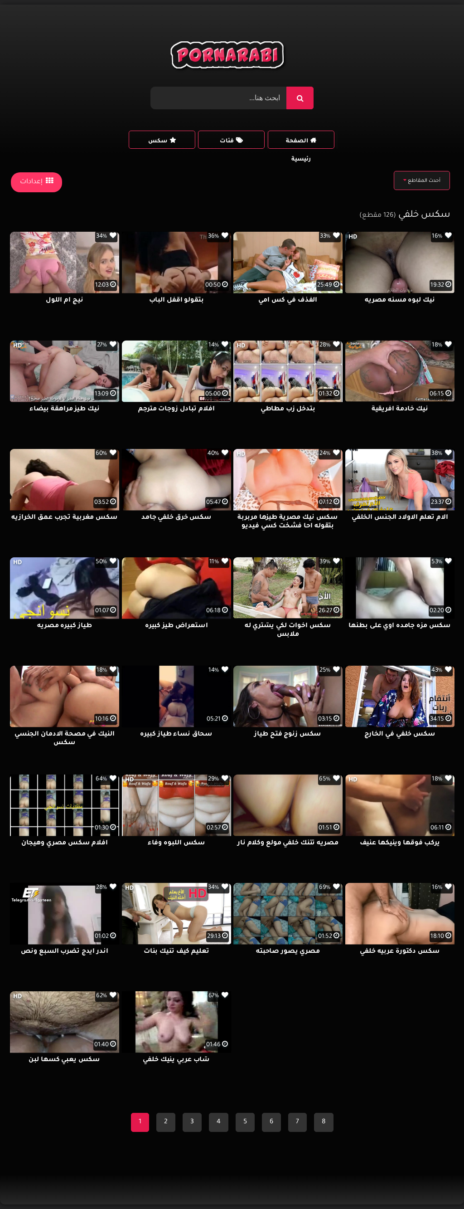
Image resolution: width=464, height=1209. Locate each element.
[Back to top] (435, 1182)
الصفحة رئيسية (298, 143)
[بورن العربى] (229, 57)
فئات (227, 141)
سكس (157, 141)
